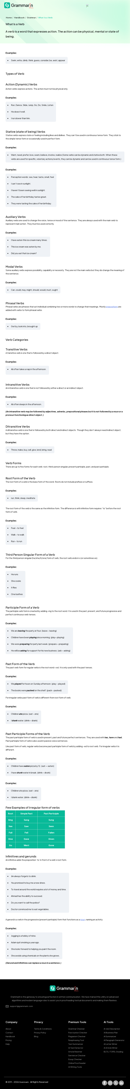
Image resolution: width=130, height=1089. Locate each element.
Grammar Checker (76, 1028)
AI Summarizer (110, 1036)
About (8, 1028)
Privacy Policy (40, 1032)
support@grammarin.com (21, 1006)
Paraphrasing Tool (76, 1040)
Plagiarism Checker (76, 1036)
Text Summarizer (75, 1044)
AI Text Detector (75, 1048)
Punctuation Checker (77, 1032)
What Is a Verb (45, 17)
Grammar (31, 17)
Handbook (19, 17)
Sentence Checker (76, 1055)
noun (82, 919)
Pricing (9, 1040)
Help (8, 1044)
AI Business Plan (111, 1032)
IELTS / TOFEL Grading (113, 1051)
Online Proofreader (77, 1063)
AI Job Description (112, 1028)
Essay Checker (75, 1059)
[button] (70, 6)
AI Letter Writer (110, 1044)
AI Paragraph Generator (114, 1040)
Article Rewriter (75, 1051)
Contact (9, 1032)
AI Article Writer (110, 1048)
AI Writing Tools (75, 1067)
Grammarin (24, 1082)
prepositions (112, 306)
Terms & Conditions (43, 1028)
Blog (36, 1036)
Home (9, 17)
